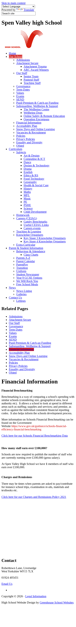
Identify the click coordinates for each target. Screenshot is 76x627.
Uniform (21, 271)
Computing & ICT (34, 158)
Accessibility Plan (26, 125)
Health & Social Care (36, 185)
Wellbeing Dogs (33, 112)
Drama (28, 168)
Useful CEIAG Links (36, 224)
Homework (23, 215)
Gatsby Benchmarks (35, 221)
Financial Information (28, 122)
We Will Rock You (27, 281)
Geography (30, 182)
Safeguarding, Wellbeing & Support (37, 106)
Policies (20, 135)
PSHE (27, 205)
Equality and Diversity (29, 142)
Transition (22, 267)
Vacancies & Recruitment (31, 132)
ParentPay (22, 264)
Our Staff (21, 73)
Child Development (35, 211)
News (12, 287)
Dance (27, 162)
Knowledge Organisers (29, 234)
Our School (15, 56)
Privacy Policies (25, 139)
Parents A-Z (23, 257)
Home (12, 53)
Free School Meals (27, 284)
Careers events (32, 228)
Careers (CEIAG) (26, 218)
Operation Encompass (36, 119)
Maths (27, 191)
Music (27, 198)
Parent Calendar (25, 261)
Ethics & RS (31, 175)
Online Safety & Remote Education (44, 116)
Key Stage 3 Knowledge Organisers (45, 238)
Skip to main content (13, 3)
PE (25, 201)
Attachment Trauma (35, 66)
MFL (27, 195)
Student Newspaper (27, 274)
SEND (20, 99)
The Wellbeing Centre (36, 109)
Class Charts (31, 254)
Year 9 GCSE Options (29, 277)
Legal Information (35, 596)
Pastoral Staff (31, 79)
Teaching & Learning (28, 231)
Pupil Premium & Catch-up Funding (37, 102)
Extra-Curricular (25, 244)
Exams (20, 96)
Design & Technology (36, 165)
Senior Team (31, 76)
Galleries (21, 294)
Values (20, 92)
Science (28, 208)
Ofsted (20, 145)
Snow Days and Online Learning (35, 129)
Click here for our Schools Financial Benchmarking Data (34, 435)
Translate (29, 9)
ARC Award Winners (36, 69)
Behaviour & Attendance (30, 251)
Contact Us (15, 297)
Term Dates (23, 89)
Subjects (21, 152)
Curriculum (15, 149)
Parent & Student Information (26, 248)
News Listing (24, 291)
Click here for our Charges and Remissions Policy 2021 (33, 496)
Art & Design (31, 155)
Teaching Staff (32, 83)
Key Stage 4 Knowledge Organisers (45, 241)
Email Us (6, 583)
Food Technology (34, 178)
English (28, 172)
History (28, 188)
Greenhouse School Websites (57, 602)
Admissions (23, 59)
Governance (23, 86)
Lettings (21, 300)
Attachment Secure (27, 63)
